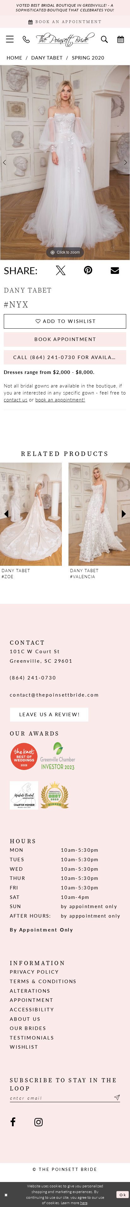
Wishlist (24, 1046)
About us (25, 1018)
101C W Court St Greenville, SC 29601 (41, 656)
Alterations (30, 990)
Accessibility (32, 1009)
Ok (123, 1195)
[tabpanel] (65, 162)
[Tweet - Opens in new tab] (60, 270)
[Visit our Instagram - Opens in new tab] (38, 1122)
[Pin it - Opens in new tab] (88, 270)
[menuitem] (9, 39)
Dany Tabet (47, 57)
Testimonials (32, 1037)
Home (14, 57)
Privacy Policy (34, 971)
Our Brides (28, 1028)
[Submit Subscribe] (116, 1098)
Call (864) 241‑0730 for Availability (69, 357)
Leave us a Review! (49, 714)
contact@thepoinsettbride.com (54, 694)
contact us (15, 399)
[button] (9, 39)
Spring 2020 (88, 57)
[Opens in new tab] (24, 756)
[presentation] (31, 514)
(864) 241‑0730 (33, 677)
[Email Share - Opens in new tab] (114, 270)
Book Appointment (65, 339)
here (83, 1202)
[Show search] (104, 39)
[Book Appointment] (121, 39)
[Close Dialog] (6, 1194)
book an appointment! (60, 399)
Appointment (32, 999)
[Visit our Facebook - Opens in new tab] (13, 1122)
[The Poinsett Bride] (65, 39)
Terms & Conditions (43, 981)
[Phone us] (26, 39)
